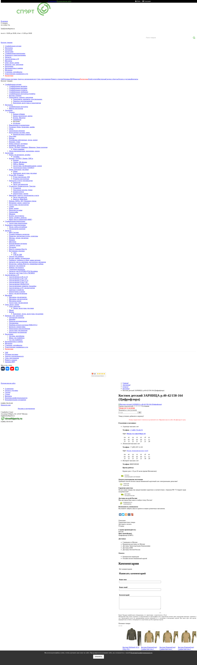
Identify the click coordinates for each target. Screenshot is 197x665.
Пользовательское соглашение (15, 400)
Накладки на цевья (15, 210)
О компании (52, 1)
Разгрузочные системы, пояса (19, 132)
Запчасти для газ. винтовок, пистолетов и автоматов (27, 262)
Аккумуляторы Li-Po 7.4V (18, 279)
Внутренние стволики (17, 251)
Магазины (8, 61)
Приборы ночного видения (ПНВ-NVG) (23, 325)
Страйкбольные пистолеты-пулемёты (22, 94)
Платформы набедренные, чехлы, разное (23, 140)
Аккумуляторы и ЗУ (12, 59)
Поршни (12, 240)
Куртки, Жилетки (19, 118)
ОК (140, 412)
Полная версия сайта (64, 1)
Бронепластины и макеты (22, 134)
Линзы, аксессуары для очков (23, 308)
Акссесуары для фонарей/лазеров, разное (27, 166)
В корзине (4, 21)
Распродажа (9, 75)
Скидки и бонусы (112, 79)
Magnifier (12, 319)
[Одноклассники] (126, 514)
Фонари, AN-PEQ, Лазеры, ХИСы (21, 158)
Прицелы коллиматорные (18, 321)
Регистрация (147, 1)
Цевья (15, 171)
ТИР (2, 79)
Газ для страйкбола (15, 340)
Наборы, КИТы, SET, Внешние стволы (22, 201)
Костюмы (16, 121)
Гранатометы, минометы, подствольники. (27, 99)
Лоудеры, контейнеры (16, 336)
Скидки (7, 392)
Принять (98, 656)
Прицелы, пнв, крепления (14, 64)
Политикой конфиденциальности (141, 653)
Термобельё (17, 119)
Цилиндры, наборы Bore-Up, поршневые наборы (26, 264)
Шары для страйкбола (16, 338)
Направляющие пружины (18, 243)
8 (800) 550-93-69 (11, 31)
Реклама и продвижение (26, 408)
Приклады (16, 182)
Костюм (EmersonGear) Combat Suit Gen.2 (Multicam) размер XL (186, 649)
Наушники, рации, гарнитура (19, 203)
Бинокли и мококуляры (17, 327)
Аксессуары (9, 51)
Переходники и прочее (17, 291)
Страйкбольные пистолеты (18, 106)
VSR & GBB (17, 254)
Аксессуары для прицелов (18, 330)
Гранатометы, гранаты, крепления (21, 97)
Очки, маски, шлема (12, 63)
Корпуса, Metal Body (20, 199)
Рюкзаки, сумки (14, 142)
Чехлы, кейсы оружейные (18, 227)
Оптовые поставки (10, 79)
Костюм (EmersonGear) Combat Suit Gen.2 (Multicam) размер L (167, 649)
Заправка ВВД (68, 79)
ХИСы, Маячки (18, 164)
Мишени (12, 214)
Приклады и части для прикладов (21, 180)
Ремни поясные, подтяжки (18, 143)
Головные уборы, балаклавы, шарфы (22, 127)
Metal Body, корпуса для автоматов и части (24, 195)
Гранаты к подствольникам (22, 101)
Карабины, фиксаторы (17, 145)
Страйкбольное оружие (13, 46)
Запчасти (8, 57)
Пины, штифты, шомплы (18, 217)
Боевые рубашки (19, 114)
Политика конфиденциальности (16, 398)
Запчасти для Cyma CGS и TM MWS (22, 273)
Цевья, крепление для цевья (19, 169)
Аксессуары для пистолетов (19, 205)
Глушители (17, 188)
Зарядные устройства (16, 290)
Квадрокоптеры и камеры (14, 68)
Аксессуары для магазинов (18, 303)
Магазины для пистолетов (18, 299)
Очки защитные (14, 306)
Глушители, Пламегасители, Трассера (22, 186)
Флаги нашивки (18, 149)
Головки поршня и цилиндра (19, 234)
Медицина (8, 70)
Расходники (9, 66)
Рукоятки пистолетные (21, 179)
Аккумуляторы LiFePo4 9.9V (19, 284)
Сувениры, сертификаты (13, 72)
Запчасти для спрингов (17, 266)
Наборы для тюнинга (16, 267)
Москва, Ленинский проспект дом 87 (137, 450)
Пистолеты (9, 48)
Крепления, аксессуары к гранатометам (27, 103)
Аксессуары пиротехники (18, 223)
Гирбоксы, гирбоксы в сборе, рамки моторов (24, 260)
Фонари (16, 160)
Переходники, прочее (20, 193)
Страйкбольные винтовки (18, 88)
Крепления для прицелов (18, 332)
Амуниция (8, 50)
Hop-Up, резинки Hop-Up (18, 249)
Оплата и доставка (124, 79)
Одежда (11, 112)
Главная (125, 383)
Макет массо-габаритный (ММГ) (20, 219)
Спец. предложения (44, 79)
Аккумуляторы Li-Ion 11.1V (18, 280)
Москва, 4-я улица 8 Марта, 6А (136, 433)
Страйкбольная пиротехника (15, 53)
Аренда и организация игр (27, 79)
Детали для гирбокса (16, 256)
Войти (138, 1)
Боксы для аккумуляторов (18, 293)
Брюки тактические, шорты (22, 116)
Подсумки (12, 136)
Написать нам (6, 405)
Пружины (12, 247)
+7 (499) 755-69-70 (136, 430)
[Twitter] (123, 514)
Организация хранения (17, 229)
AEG (15, 253)
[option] (132, 643)
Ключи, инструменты (16, 216)
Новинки (76, 79)
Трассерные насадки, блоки (22, 190)
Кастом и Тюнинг (15, 95)
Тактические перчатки (17, 131)
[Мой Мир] (129, 514)
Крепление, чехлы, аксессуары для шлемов (28, 314)
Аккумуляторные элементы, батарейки (22, 286)
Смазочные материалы (17, 269)
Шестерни (12, 242)
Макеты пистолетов (16, 108)
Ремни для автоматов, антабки (19, 155)
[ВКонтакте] (120, 514)
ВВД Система (14, 232)
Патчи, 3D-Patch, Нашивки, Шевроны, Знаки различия (28, 147)
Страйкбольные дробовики (18, 92)
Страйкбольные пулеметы (18, 90)
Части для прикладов (20, 184)
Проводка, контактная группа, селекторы (23, 236)
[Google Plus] (132, 514)
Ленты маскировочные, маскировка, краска (24, 151)
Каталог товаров (6, 42)
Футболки (16, 123)
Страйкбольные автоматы (18, 86)
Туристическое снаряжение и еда (16, 74)
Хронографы (13, 212)
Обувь (11, 129)
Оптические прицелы (16, 317)
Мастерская (102, 79)
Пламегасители (18, 192)
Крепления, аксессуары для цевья (25, 173)
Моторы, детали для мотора (18, 238)
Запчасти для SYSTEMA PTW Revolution (23, 271)
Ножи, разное (14, 208)
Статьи (7, 394)
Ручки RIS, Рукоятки (16, 175)
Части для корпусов (20, 197)
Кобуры (11, 138)
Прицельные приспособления (19, 328)
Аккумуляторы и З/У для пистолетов (22, 288)
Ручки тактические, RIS (21, 177)
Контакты (134, 79)
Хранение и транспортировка (15, 55)
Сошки (11, 206)
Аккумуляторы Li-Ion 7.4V (18, 282)
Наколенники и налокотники (19, 125)
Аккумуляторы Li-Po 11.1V (18, 277)
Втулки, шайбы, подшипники (19, 258)
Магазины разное (15, 301)
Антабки (16, 156)
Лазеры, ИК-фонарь (20, 162)
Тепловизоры (13, 323)
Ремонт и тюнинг (57, 79)
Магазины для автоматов (18, 297)
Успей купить (93, 79)
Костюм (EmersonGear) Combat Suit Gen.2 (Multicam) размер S (149, 649)
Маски (11, 310)
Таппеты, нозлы (14, 245)
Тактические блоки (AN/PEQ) (23, 168)
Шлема (11, 312)
